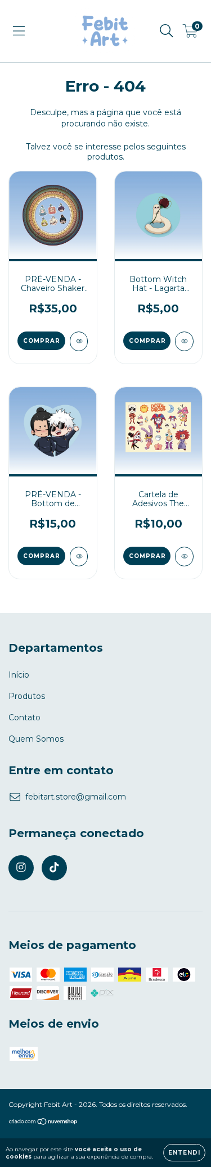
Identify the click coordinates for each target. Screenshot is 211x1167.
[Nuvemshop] (43, 1123)
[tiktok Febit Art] (54, 867)
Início (18, 675)
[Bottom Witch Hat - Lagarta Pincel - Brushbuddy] (184, 341)
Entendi (184, 1152)
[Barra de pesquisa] (166, 31)
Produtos (26, 696)
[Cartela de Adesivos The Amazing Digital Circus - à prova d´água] (184, 556)
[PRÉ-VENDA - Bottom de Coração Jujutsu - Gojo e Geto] (79, 556)
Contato (24, 717)
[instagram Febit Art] (21, 867)
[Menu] (18, 31)
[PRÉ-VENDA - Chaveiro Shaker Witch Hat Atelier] (79, 341)
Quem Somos (36, 739)
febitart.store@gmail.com (75, 797)
